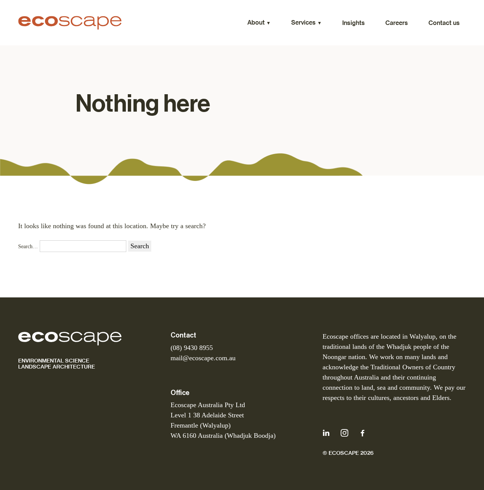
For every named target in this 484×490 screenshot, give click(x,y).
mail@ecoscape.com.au (203, 358)
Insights (353, 22)
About (256, 22)
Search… (28, 246)
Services (303, 22)
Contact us (444, 22)
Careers (396, 22)
